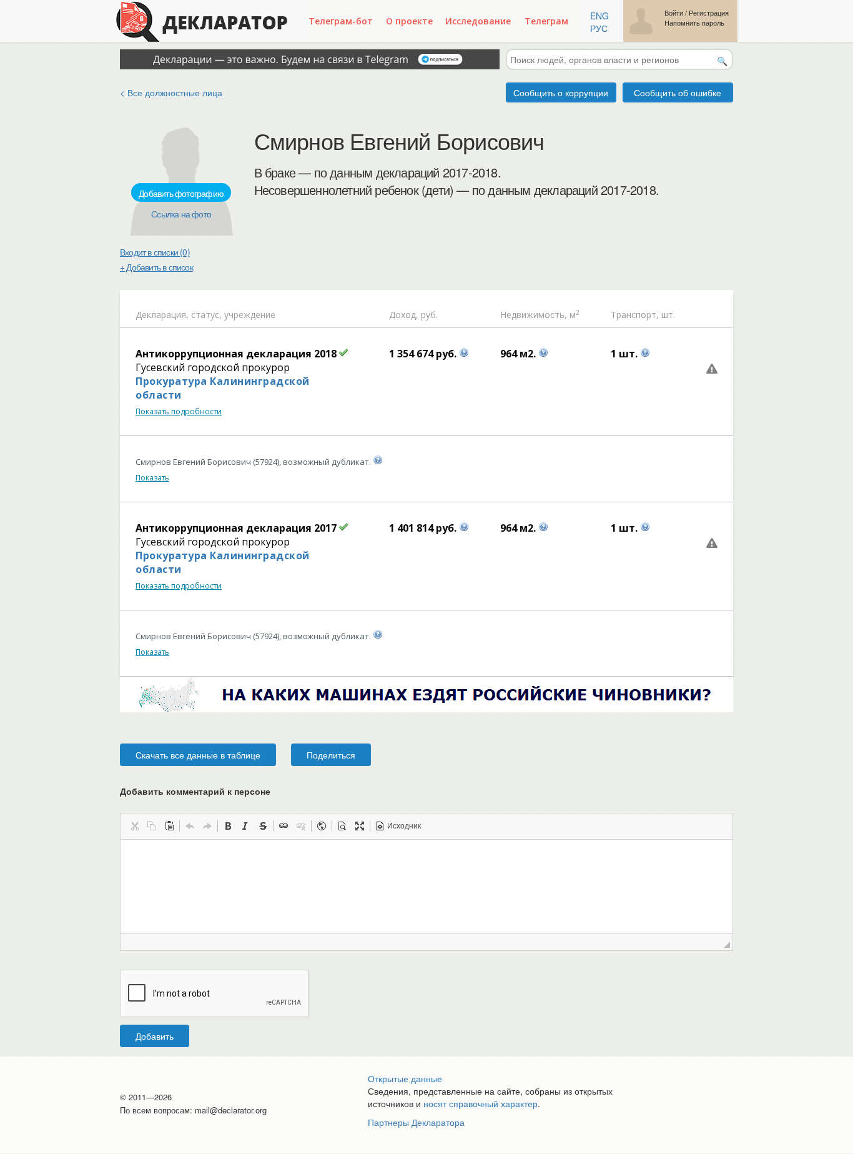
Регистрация (709, 12)
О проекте (409, 21)
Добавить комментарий (195, 791)
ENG (599, 15)
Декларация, (162, 315)
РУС (599, 28)
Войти (673, 12)
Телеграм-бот (340, 21)
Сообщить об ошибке (677, 92)
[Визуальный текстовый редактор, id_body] (426, 886)
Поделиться (331, 755)
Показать (152, 477)
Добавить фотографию (181, 193)
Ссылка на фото (181, 213)
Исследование (478, 21)
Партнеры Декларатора (416, 1122)
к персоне (248, 791)
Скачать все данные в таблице (198, 755)
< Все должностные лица (171, 92)
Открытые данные (405, 1078)
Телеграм (546, 21)
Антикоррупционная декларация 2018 (236, 354)
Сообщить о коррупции (560, 92)
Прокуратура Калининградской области (223, 388)
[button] (134, 826)
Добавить (155, 1036)
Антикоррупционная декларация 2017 (236, 528)
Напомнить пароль (694, 22)
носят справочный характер (480, 1103)
